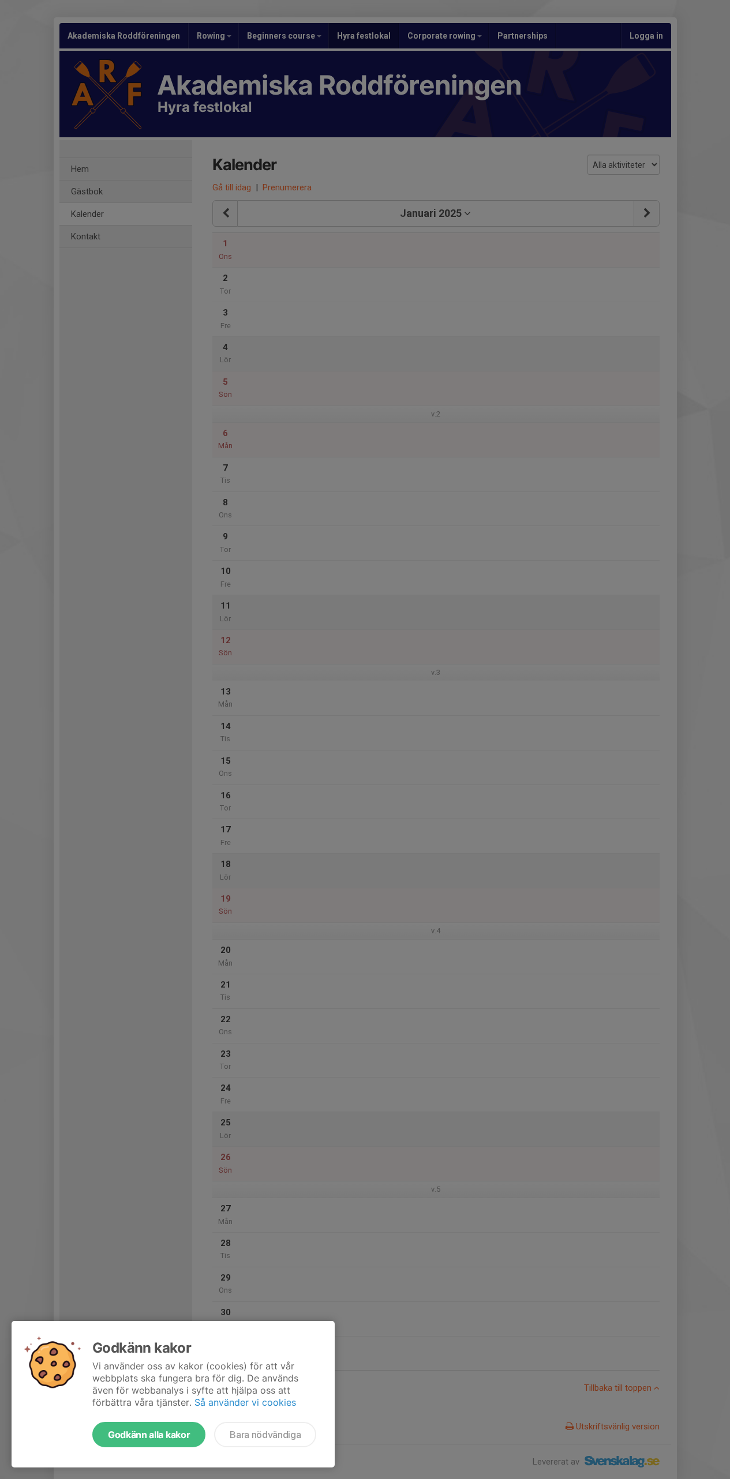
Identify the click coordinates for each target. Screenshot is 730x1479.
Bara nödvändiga (265, 1434)
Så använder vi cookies (245, 1402)
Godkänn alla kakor (149, 1434)
